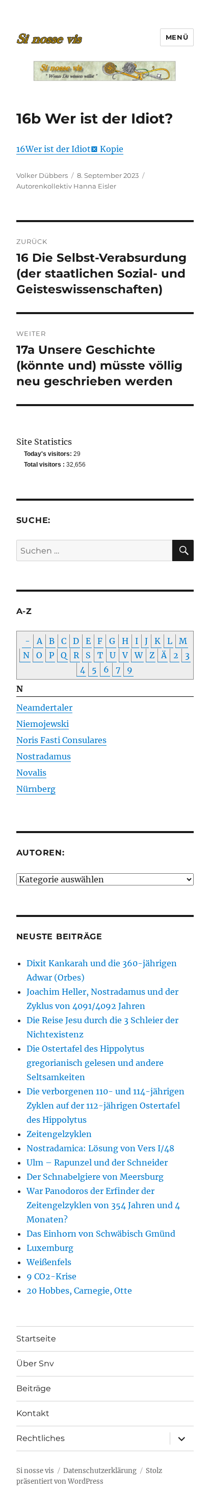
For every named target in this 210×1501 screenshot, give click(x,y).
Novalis (31, 773)
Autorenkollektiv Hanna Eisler (66, 186)
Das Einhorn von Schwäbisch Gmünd (101, 1234)
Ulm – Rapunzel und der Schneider (97, 1162)
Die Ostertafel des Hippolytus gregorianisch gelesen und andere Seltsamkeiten (95, 1063)
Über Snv (35, 1363)
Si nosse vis (35, 1470)
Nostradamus (43, 756)
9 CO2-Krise (51, 1276)
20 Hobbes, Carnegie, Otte (79, 1290)
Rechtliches (40, 1438)
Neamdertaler (44, 707)
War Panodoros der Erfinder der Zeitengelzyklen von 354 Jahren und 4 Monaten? (103, 1205)
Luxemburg (50, 1248)
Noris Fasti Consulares (61, 740)
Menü (177, 37)
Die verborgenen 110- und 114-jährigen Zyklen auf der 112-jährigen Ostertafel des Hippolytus (106, 1105)
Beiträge (33, 1388)
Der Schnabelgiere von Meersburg (95, 1177)
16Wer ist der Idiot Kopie (69, 149)
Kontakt (32, 1413)
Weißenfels (49, 1262)
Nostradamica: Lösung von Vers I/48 (100, 1148)
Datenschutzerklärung (100, 1470)
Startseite (36, 1338)
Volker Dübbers (42, 175)
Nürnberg (36, 789)
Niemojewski (42, 724)
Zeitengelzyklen (59, 1134)
